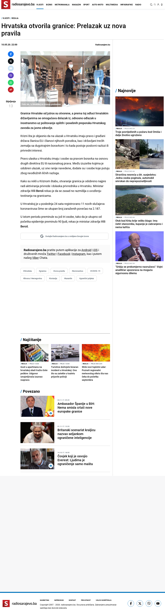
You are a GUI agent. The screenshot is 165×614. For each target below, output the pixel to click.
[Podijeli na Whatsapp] (11, 82)
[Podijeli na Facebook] (11, 54)
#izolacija (53, 278)
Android (86, 250)
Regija (15, 18)
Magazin (76, 4)
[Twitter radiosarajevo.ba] (140, 603)
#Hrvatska (27, 271)
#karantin (68, 278)
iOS (95, 250)
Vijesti (40, 4)
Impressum (59, 600)
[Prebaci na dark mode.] (151, 4)
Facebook (64, 254)
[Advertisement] (65, 307)
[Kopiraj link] (11, 90)
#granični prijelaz (86, 278)
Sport (86, 4)
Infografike (126, 4)
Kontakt (72, 600)
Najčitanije (32, 339)
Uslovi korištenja (104, 600)
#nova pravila (59, 271)
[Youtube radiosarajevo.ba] (158, 603)
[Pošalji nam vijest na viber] (149, 603)
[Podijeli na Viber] (11, 75)
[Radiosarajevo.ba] (20, 603)
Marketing (44, 600)
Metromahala (62, 4)
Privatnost (86, 600)
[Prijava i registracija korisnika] (158, 4)
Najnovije (127, 90)
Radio (138, 4)
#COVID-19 (95, 271)
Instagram (78, 254)
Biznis (49, 4)
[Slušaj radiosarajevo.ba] (162, 4)
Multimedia (112, 4)
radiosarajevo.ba (68, 604)
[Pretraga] (155, 4)
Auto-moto (97, 4)
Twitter (51, 254)
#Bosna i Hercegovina (32, 278)
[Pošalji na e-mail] (11, 68)
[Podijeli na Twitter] (11, 61)
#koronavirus (77, 271)
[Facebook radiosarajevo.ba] (131, 603)
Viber (35, 258)
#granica (42, 271)
